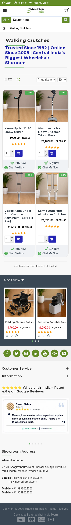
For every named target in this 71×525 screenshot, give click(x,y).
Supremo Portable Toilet (51, 322)
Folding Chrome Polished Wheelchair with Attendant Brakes (19, 322)
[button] (32, 341)
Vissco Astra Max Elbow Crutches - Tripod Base (50, 132)
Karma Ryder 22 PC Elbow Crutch (18, 130)
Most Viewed (14, 280)
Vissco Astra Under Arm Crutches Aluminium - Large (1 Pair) (19, 216)
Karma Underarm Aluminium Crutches (52, 212)
